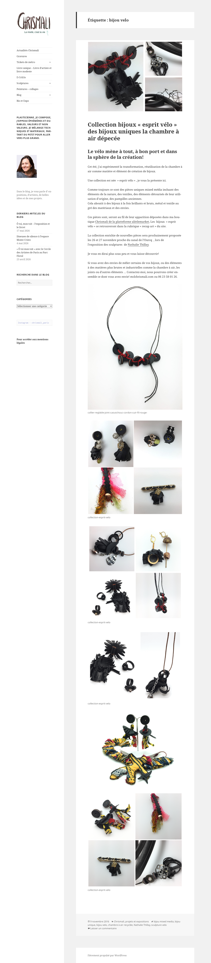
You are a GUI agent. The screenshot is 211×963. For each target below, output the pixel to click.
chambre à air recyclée (120, 924)
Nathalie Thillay (138, 244)
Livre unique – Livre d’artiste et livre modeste (34, 69)
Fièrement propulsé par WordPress (107, 955)
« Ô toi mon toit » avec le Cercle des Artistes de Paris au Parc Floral (34, 252)
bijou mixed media (164, 921)
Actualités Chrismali (28, 50)
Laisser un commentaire (103, 928)
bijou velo (101, 924)
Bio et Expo (23, 100)
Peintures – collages (27, 89)
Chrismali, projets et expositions (131, 921)
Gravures (22, 56)
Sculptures (22, 83)
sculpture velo (159, 924)
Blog (19, 95)
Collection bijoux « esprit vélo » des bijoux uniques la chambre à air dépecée (133, 131)
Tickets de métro (26, 62)
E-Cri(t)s (21, 77)
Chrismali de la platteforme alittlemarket (122, 222)
